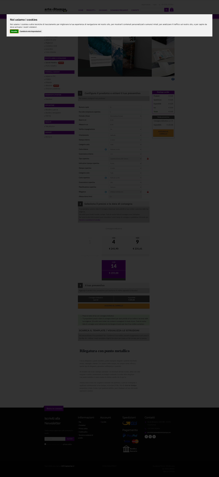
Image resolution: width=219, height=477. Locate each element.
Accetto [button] (14, 31)
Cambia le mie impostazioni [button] (30, 31)
